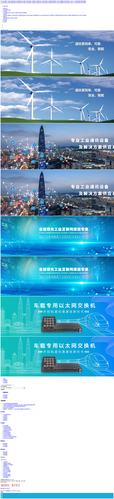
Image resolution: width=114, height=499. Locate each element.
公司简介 (5, 415)
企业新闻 (5, 382)
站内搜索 (5, 454)
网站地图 (5, 452)
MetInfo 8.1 (8, 490)
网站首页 (5, 8)
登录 (4, 6)
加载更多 (2, 389)
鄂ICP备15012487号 (5, 488)
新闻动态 (3, 440)
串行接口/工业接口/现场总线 (9, 436)
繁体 (2, 492)
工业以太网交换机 (7, 429)
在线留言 (5, 417)
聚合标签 (5, 453)
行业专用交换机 (7, 432)
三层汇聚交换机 (7, 427)
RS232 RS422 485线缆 (8, 438)
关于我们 (3, 411)
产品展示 (3, 422)
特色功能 (3, 449)
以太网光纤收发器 (7, 435)
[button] (3, 29)
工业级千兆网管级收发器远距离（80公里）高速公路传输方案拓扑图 (19, 404)
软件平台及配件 (7, 434)
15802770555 (3, 459)
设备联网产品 (6, 431)
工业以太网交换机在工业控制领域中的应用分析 (14, 406)
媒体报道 (5, 379)
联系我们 (5, 420)
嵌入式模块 (5, 425)
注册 (7, 6)
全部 (4, 15)
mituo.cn (19, 490)
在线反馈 (5, 418)
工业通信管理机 (7, 428)
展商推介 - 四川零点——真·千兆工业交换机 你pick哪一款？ (17, 409)
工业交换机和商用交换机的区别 (10, 403)
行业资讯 (5, 381)
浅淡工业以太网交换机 (8, 407)
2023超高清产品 (7, 414)
